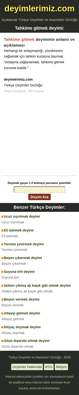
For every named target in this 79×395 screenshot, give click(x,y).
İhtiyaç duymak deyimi (22, 327)
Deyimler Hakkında (27, 367)
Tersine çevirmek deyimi (24, 244)
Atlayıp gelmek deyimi (22, 313)
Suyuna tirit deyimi (19, 272)
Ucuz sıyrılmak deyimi (22, 216)
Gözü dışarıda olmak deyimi (26, 341)
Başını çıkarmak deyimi (23, 258)
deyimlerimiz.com (39, 8)
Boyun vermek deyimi (22, 299)
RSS (48, 367)
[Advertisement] (39, 134)
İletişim (61, 367)
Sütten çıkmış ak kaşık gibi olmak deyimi (37, 285)
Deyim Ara (39, 197)
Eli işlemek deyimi (19, 230)
